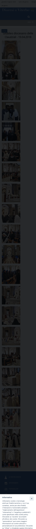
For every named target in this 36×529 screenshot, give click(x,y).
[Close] (32, 498)
